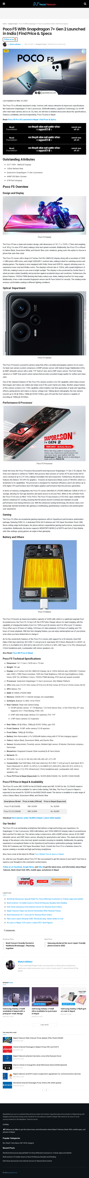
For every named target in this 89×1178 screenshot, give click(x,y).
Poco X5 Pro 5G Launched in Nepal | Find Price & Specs (32, 119)
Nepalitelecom (12, 1173)
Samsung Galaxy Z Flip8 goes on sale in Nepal (74, 1010)
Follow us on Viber (12, 1129)
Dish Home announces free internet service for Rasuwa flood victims (34, 907)
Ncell (8, 1143)
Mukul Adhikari (15, 44)
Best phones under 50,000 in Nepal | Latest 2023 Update (36, 818)
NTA (25, 1143)
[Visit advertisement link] (44, 128)
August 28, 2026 (19, 1086)
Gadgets (31, 1143)
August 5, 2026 (18, 1041)
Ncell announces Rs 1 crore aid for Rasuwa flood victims (29, 914)
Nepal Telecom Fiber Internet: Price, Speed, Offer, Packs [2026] (38, 1038)
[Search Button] (85, 4)
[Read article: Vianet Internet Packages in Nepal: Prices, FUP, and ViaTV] (7, 1049)
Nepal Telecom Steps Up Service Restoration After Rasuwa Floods (34, 910)
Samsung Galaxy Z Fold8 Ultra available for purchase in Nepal (44, 1011)
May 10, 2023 (29, 44)
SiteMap (6, 1124)
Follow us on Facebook (12, 867)
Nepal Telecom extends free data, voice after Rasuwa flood (37, 1056)
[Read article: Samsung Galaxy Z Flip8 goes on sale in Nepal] (74, 996)
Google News (28, 867)
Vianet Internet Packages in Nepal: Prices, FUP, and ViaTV (36, 1047)
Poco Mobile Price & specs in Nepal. (49, 854)
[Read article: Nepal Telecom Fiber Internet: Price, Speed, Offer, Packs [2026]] (7, 1040)
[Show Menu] (4, 4)
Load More (44, 1025)
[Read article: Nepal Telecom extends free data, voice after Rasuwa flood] (7, 1058)
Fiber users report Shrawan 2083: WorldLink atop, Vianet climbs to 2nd (35, 918)
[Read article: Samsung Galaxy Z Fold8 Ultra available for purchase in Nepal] (45, 996)
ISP (21, 1143)
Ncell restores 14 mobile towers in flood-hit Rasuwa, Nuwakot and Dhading (37, 903)
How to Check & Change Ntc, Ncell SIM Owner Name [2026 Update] (40, 1065)
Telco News (15, 1143)
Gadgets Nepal (12, 24)
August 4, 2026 (18, 1050)
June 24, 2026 (18, 1068)
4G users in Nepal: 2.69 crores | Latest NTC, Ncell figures (30, 922)
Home (5, 24)
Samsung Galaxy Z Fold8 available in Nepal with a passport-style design (14, 1011)
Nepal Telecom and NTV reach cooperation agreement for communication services (47, 1074)
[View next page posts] (46, 1090)
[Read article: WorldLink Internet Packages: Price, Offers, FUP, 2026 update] (7, 1085)
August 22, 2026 (19, 1077)
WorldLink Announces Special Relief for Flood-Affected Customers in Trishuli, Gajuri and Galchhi (45, 899)
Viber (40, 867)
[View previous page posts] (42, 1090)
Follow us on (9, 39)
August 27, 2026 (19, 1059)
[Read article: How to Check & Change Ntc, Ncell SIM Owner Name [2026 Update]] (7, 1067)
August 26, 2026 (8, 1016)
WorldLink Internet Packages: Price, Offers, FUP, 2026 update (37, 1083)
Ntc (4, 1143)
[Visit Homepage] (44, 4)
